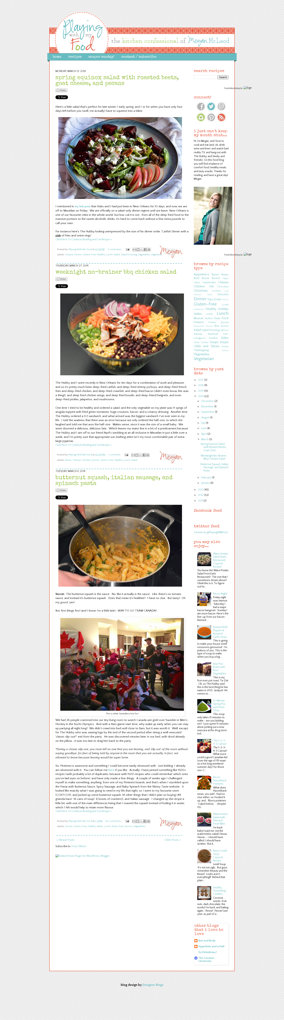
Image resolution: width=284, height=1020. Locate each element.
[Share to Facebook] (145, 249)
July (203, 423)
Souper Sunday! (101, 57)
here (111, 770)
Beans (68, 460)
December (207, 401)
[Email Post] (127, 249)
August (205, 417)
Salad (117, 254)
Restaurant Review (203, 326)
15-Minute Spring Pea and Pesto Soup (219, 705)
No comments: (113, 821)
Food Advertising (232, 88)
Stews (225, 346)
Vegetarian (156, 254)
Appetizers (201, 274)
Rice (216, 325)
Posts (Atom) (78, 846)
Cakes (197, 282)
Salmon (224, 330)
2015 (201, 390)
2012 (201, 495)
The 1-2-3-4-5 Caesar (219, 742)
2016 (201, 385)
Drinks (217, 299)
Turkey (225, 350)
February (206, 477)
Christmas (201, 290)
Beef (196, 278)
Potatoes (199, 322)
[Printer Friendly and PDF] (61, 91)
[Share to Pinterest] (149, 249)
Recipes (75, 57)
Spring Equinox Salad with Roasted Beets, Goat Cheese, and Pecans (117, 81)
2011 (200, 500)
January (205, 483)
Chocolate (223, 286)
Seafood (213, 334)
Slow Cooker (201, 342)
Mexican (198, 318)
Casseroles (209, 282)
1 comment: (114, 454)
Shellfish (213, 338)
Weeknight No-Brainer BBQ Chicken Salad (116, 272)
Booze (205, 278)
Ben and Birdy (206, 940)
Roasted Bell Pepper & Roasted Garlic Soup (220, 632)
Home (57, 57)
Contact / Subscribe (138, 57)
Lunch (109, 254)
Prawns (212, 322)
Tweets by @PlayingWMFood (211, 532)
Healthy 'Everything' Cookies (219, 891)
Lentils (209, 314)
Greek (225, 304)
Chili (211, 286)
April (204, 434)
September (208, 412)
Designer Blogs (152, 985)
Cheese (69, 254)
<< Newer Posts (65, 840)
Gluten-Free (89, 254)
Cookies (216, 290)
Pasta (114, 826)
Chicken (86, 460)
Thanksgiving (201, 350)
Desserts (223, 294)
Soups (214, 342)
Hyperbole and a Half (211, 946)
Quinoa (225, 322)
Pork (120, 826)
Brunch (216, 278)
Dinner (78, 254)
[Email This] (134, 249)
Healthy (101, 254)
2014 (201, 396)
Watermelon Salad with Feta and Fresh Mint (220, 819)
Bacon (215, 274)
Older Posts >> (173, 840)
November (207, 406)
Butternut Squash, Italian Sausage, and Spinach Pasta (215, 467)
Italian (100, 826)
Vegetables (144, 254)
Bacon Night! (220, 593)
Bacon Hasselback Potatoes (219, 780)
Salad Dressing (129, 254)
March (205, 439)
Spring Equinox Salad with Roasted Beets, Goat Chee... (213, 447)
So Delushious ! (207, 952)
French (225, 300)
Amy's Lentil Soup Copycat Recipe (220, 855)
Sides (225, 338)
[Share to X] (142, 249)
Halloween (199, 309)
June (204, 428)
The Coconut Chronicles (206, 960)
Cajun (226, 278)
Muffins (209, 318)
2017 (201, 379)
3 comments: (115, 249)
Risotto (225, 326)
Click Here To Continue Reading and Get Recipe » (83, 239)
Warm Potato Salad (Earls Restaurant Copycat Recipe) (220, 560)
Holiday (223, 309)
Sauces (128, 826)
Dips (210, 299)
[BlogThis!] (138, 249)
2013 (201, 489)
